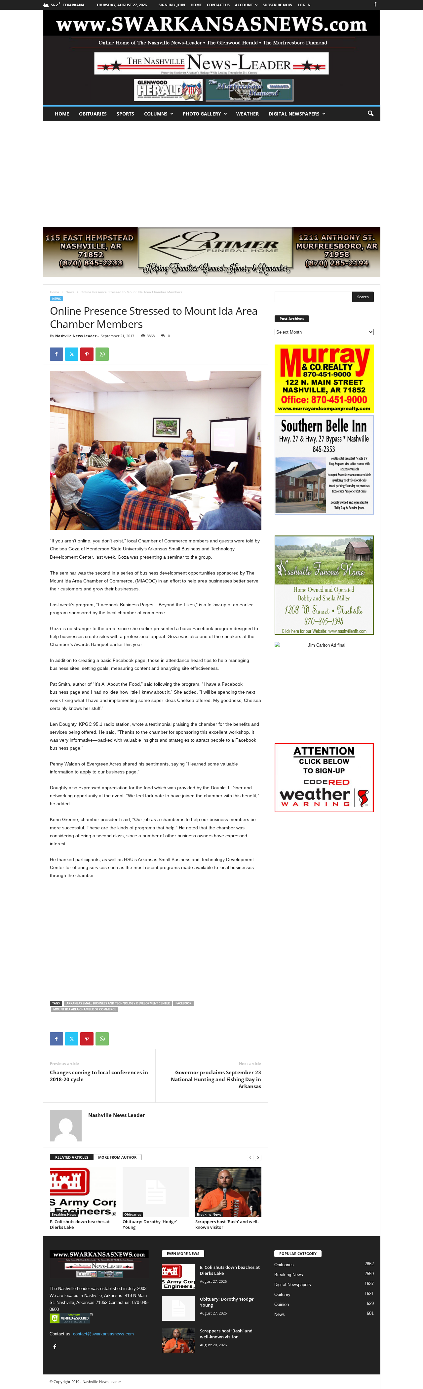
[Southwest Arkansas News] (211, 57)
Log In (304, 4)
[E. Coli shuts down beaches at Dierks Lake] (83, 1192)
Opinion (281, 1304)
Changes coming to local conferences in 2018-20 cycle (99, 1076)
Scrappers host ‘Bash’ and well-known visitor (227, 1224)
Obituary (282, 1294)
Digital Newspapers (294, 114)
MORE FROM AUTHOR (117, 1157)
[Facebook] (375, 5)
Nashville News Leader (75, 335)
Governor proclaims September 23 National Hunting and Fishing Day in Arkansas (216, 1079)
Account (244, 4)
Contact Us (218, 4)
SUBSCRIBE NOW (277, 4)
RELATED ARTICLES (71, 1157)
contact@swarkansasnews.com (103, 1333)
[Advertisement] (211, 170)
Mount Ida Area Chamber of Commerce (84, 1009)
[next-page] (258, 1157)
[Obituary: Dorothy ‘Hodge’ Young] (156, 1192)
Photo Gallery (202, 114)
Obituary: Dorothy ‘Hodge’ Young (150, 1224)
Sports (125, 114)
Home (62, 114)
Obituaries (93, 114)
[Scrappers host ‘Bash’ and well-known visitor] (228, 1192)
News (69, 292)
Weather (247, 114)
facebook (183, 1003)
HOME (196, 4)
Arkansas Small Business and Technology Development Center (118, 1003)
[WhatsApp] (102, 354)
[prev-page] (250, 1157)
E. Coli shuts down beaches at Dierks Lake (80, 1224)
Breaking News (64, 1214)
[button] (370, 114)
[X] (71, 354)
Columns (156, 114)
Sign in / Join (172, 4)
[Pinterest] (87, 354)
